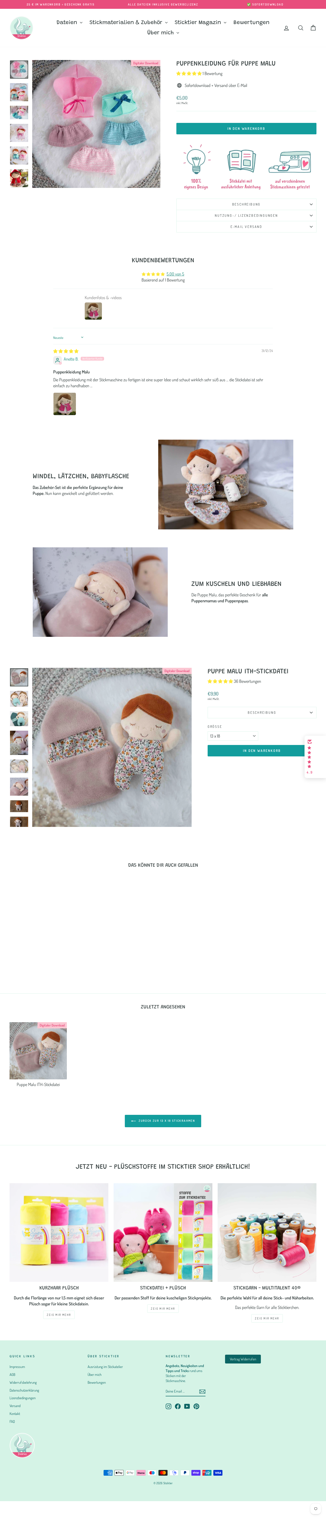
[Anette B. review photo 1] (64, 403)
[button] (189, 73)
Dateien (68, 22)
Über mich (161, 33)
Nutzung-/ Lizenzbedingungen (246, 215)
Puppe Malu (207, 594)
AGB (12, 1374)
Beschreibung (246, 204)
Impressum (17, 1366)
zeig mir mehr (59, 1315)
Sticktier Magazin (199, 22)
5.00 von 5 (175, 274)
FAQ (12, 1421)
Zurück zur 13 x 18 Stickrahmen (166, 1120)
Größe (215, 726)
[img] (66, 351)
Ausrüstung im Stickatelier (105, 1366)
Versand (15, 1405)
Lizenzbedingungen (23, 1398)
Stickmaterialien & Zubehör (126, 22)
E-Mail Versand (246, 227)
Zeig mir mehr (163, 1308)
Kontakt (15, 1413)
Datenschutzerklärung (24, 1390)
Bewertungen (251, 22)
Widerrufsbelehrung (23, 1382)
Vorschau (46, 948)
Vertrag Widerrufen (243, 1359)
